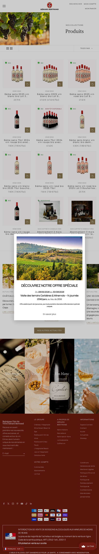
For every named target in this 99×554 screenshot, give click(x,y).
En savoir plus (49, 314)
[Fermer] (81, 237)
